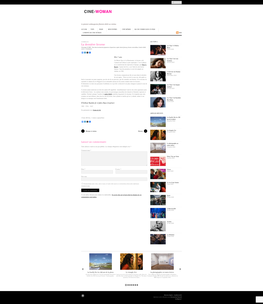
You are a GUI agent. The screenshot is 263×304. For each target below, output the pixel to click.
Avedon (169, 222)
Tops (92, 29)
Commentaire (86, 150)
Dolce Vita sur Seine (173, 156)
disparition (113, 47)
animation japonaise (103, 47)
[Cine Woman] (97, 15)
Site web (84, 176)
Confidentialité (178, 295)
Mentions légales (168, 295)
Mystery (142, 131)
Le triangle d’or (172, 130)
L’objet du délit (171, 209)
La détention (170, 235)
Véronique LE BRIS (86, 47)
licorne (130, 47)
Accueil (84, 29)
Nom (83, 169)
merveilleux (135, 47)
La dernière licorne (93, 44)
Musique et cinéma (89, 131)
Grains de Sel (97, 110)
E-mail (118, 169)
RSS (180, 33)
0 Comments (89, 49)
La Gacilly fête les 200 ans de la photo (173, 118)
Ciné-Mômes (126, 29)
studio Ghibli (108, 94)
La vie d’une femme (173, 182)
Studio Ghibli (142, 47)
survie (83, 49)
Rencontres (112, 29)
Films (101, 29)
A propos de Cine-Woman (92, 33)
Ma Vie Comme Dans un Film (144, 29)
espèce (117, 47)
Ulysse (169, 169)
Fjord (168, 195)
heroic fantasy (123, 47)
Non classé (95, 47)
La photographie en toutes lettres (172, 144)
